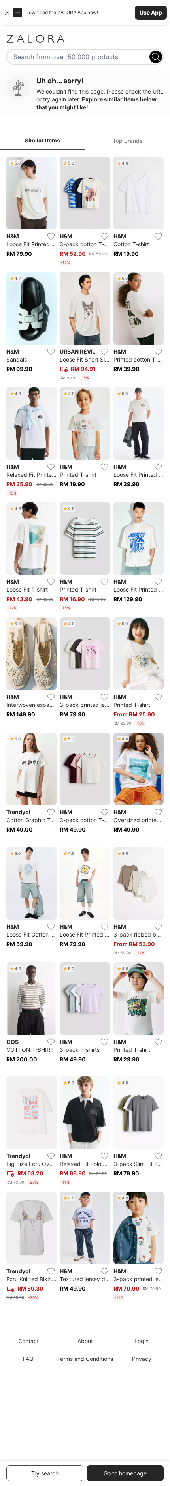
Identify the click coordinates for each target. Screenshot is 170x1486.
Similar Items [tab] (42, 140)
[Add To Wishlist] (51, 236)
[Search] (155, 57)
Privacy (141, 1358)
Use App (151, 12)
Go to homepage (125, 1473)
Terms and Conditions (85, 1358)
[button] (85, 12)
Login (141, 1341)
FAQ (28, 1358)
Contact (28, 1341)
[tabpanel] (85, 730)
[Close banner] (7, 13)
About (85, 1341)
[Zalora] (85, 39)
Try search (45, 1473)
